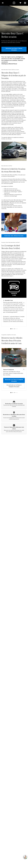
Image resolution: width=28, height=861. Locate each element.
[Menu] (2, 3)
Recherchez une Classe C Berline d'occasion (14, 49)
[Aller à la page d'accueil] (14, 2)
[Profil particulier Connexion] (25, 3)
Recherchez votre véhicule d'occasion (13, 235)
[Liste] (20, 3)
